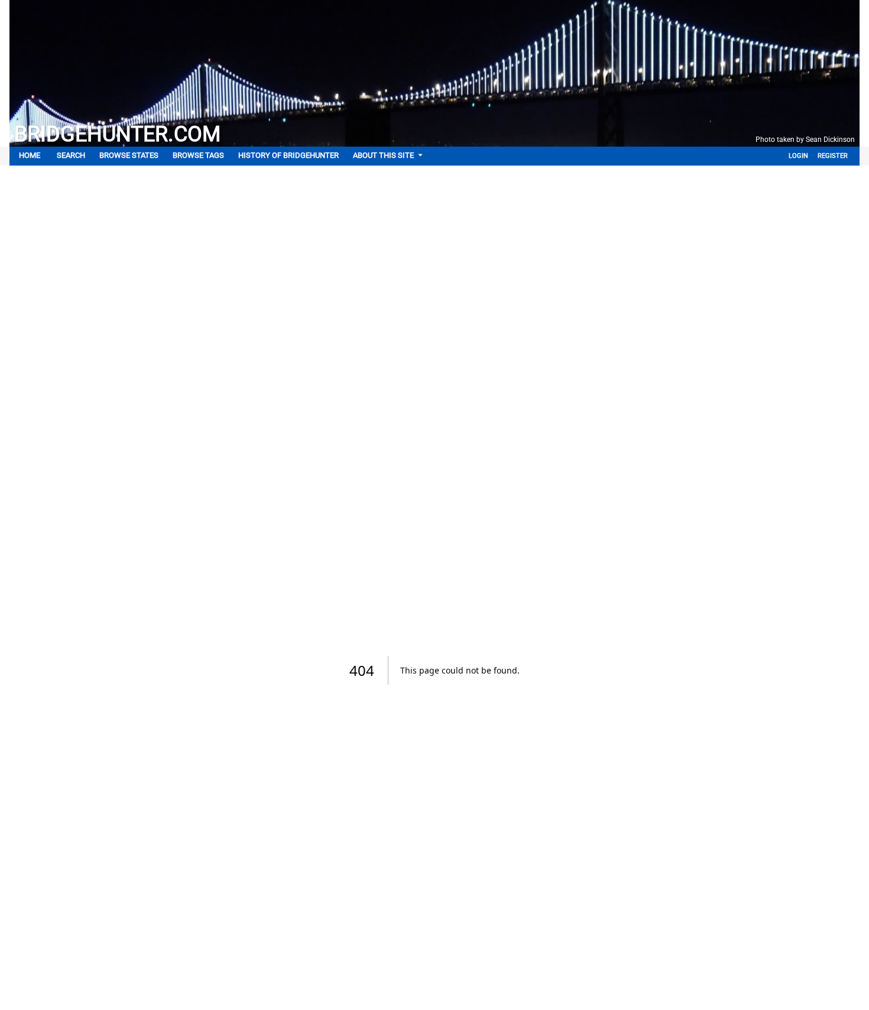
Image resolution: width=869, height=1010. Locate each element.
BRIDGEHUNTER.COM (117, 134)
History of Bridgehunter (288, 155)
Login (798, 156)
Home (29, 155)
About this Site (383, 155)
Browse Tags (198, 155)
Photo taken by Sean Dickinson (805, 139)
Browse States (128, 155)
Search (71, 155)
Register (833, 156)
